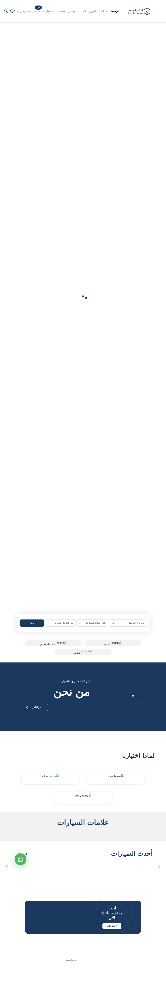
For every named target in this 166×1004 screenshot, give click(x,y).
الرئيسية (115, 11)
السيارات (103, 11)
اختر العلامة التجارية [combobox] (96, 622)
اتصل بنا (82, 11)
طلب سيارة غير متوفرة (29, 11)
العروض (92, 11)
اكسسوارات (49, 11)
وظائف (61, 11)
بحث (32, 623)
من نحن (71, 11)
